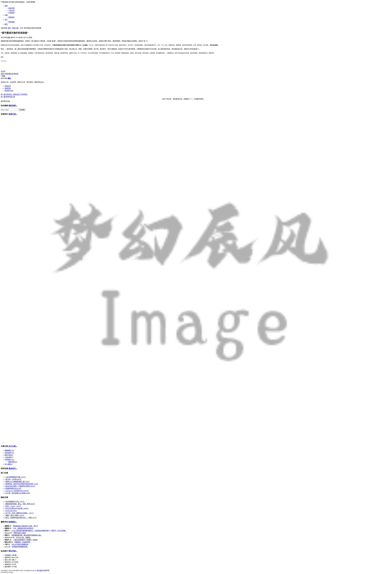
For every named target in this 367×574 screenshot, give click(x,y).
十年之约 (11, 10)
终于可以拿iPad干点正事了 (17, 508)
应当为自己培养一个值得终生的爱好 (20, 486)
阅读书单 (11, 8)
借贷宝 (16, 74)
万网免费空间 (8, 74)
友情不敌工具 (8, 97)
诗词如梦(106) (9, 453)
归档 (6, 15)
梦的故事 (11, 22)
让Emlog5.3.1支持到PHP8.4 (17, 491)
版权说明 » (13, 106)
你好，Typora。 (13, 506)
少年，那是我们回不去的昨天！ (23, 528)
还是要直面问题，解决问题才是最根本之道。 (26, 535)
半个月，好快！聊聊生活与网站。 (19, 513)
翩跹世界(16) (12, 462)
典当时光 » (13, 468)
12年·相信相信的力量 (15, 477)
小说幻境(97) (9, 457)
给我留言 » (13, 522)
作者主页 (8, 86)
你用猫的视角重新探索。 (20, 547)
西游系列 (11, 17)
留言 (6, 24)
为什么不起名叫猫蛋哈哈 (19, 544)
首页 (6, 6)
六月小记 (11, 511)
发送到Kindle (9, 90)
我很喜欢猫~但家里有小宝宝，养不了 (25, 526)
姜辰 (8, 37)
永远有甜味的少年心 (14, 501)
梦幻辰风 (12, 2)
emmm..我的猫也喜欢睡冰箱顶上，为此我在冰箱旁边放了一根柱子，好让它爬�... (38, 530)
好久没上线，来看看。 (23, 537)
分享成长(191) (9, 459)
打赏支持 (11, 13)
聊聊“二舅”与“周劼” (14, 515)
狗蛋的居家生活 (13, 488)
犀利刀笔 (15, 28)
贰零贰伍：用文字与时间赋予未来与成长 (21, 484)
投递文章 (8, 88)
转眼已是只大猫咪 (20, 533)
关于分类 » (13, 446)
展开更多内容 (5, 101)
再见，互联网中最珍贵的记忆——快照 (21, 517)
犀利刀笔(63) (9, 455)
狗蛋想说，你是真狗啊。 (23, 542)
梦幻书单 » (13, 551)
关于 (6, 19)
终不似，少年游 (13, 479)
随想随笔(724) (9, 450)
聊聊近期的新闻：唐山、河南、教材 (20, 504)
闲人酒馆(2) (8, 464)
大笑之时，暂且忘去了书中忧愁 (14, 94)
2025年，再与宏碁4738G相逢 (17, 493)
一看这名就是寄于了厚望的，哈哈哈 (25, 540)
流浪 (2, 74)
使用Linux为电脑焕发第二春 (17, 481)
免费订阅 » (13, 114)
